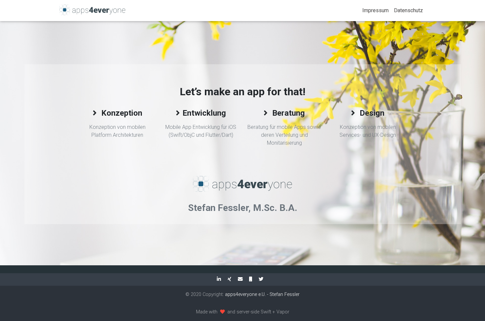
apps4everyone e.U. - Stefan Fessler (262, 294)
